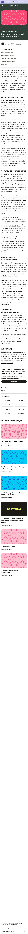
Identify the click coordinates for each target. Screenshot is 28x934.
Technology (21, 413)
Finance (11, 27)
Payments (7, 400)
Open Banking (7, 404)
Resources (4, 27)
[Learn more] (26, 2)
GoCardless (13, 43)
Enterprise (7, 409)
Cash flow (20, 400)
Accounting (21, 409)
